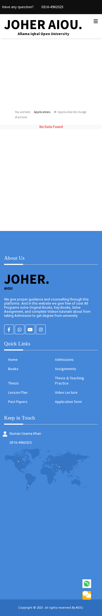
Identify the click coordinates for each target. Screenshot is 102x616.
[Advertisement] (51, 180)
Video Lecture (66, 392)
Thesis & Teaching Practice (69, 381)
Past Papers (17, 401)
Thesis (13, 383)
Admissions (64, 359)
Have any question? (18, 6)
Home (13, 359)
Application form (68, 401)
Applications (42, 112)
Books (13, 368)
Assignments (65, 368)
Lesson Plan (17, 392)
